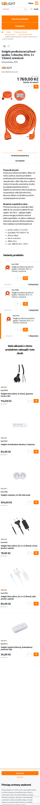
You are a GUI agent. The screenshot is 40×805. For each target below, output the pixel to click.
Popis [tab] (20, 150)
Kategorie (20, 26)
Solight (8, 32)
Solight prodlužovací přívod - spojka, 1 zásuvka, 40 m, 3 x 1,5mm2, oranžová (24, 320)
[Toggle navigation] (36, 3)
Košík (36, 9)
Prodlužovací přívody (20, 32)
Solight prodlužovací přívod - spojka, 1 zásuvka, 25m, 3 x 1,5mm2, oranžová (23, 269)
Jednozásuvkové (10, 34)
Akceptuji (20, 773)
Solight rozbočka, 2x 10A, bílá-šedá (15, 495)
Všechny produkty (20, 19)
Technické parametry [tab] (20, 155)
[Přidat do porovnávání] (4, 47)
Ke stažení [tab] (20, 161)
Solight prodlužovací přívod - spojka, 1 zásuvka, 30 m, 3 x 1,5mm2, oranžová (23, 294)
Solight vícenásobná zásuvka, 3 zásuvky (18, 444)
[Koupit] (36, 87)
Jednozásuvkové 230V (25, 34)
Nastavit (20, 777)
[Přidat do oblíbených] (8, 47)
